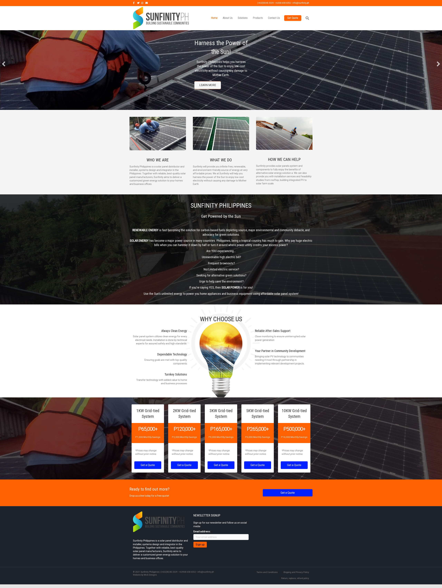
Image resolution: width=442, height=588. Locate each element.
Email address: (202, 527)
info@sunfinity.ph (206, 567)
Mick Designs (150, 570)
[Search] (306, 18)
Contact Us (274, 18)
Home (214, 18)
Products (258, 18)
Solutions (243, 18)
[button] (3, 62)
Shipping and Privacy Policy (296, 568)
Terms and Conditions (267, 568)
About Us (228, 18)
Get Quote (292, 18)
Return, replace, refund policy (295, 574)
